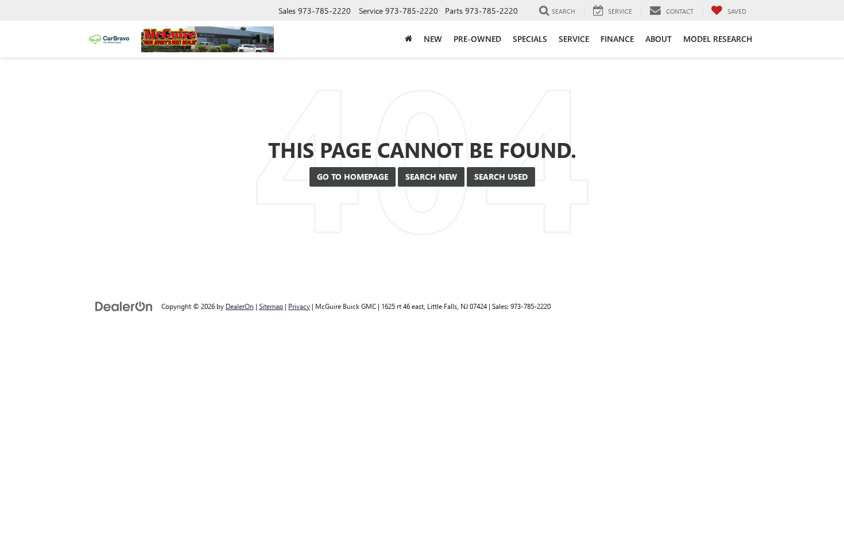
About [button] (658, 38)
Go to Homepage (352, 176)
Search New (431, 176)
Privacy (299, 306)
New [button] (433, 38)
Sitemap (271, 306)
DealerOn (240, 306)
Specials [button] (530, 38)
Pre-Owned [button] (477, 38)
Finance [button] (617, 38)
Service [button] (574, 38)
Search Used (501, 176)
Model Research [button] (717, 38)
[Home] (408, 39)
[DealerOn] (124, 305)
